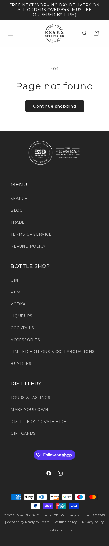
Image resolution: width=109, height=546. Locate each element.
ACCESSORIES (25, 339)
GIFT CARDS (23, 433)
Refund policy (66, 522)
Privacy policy (93, 522)
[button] (10, 33)
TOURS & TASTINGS (31, 397)
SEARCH (19, 198)
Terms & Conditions (57, 530)
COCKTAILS (22, 328)
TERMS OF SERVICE (31, 234)
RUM (16, 292)
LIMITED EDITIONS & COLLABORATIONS (53, 351)
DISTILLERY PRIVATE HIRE (38, 421)
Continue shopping (54, 106)
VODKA (18, 304)
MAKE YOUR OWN (29, 409)
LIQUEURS (22, 315)
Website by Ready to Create (28, 522)
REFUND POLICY (28, 246)
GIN (15, 280)
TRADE (18, 222)
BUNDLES (21, 363)
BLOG (16, 210)
